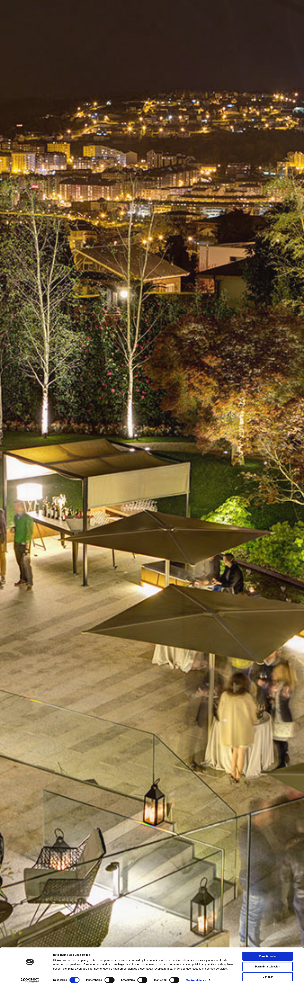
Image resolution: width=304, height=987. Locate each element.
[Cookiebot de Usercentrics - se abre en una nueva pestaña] (29, 980)
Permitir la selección (267, 966)
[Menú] (294, 7)
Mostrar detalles (196, 980)
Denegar (267, 976)
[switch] (109, 980)
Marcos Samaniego (33, 7)
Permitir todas (267, 956)
